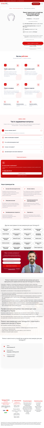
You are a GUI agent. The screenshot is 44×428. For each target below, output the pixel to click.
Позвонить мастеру (22, 173)
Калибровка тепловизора (38, 234)
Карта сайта (16, 417)
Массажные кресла (27, 402)
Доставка (38, 404)
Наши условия (6, 404)
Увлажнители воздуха (27, 407)
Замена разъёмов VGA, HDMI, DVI (27, 248)
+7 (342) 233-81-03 (7, 170)
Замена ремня (16, 229)
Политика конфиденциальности (5, 402)
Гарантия (38, 405)
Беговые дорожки (27, 404)
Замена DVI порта (16, 238)
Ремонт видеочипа (38, 247)
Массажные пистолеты (27, 408)
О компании (38, 402)
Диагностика (38, 407)
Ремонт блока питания (6, 230)
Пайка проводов (27, 238)
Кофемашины (27, 405)
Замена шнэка (38, 238)
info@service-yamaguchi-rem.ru (17, 403)
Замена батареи (5, 233)
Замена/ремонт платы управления (16, 243)
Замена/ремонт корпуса (27, 243)
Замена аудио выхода (38, 230)
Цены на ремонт (38, 406)
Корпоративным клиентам (38, 411)
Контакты (38, 408)
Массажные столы (27, 410)
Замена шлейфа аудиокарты (16, 248)
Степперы (27, 413)
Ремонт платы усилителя (6, 248)
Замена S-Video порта (38, 243)
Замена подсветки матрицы (16, 234)
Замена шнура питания (6, 239)
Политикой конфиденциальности (35, 48)
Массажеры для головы (27, 412)
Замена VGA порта (27, 229)
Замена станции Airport (27, 234)
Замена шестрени (5, 243)
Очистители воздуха (27, 406)
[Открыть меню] (42, 4)
